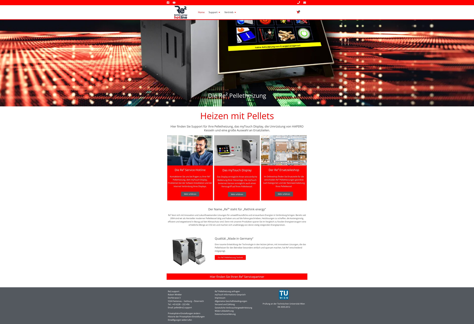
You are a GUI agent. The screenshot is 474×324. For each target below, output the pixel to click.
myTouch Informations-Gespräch (230, 294)
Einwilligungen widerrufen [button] (180, 320)
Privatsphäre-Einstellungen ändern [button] (184, 313)
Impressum (220, 297)
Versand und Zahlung (225, 304)
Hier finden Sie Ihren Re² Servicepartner (237, 277)
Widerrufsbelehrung (224, 311)
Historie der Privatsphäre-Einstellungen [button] (186, 316)
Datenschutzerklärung (225, 314)
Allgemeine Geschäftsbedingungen (231, 301)
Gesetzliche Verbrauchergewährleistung (233, 307)
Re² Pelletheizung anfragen (227, 291)
